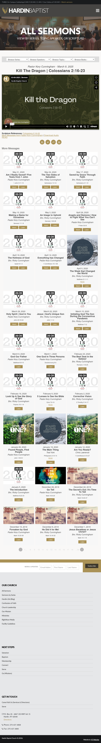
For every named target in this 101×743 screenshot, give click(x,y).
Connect (5, 665)
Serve (4, 669)
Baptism (5, 657)
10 (39, 549)
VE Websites (95, 740)
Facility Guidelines (8, 624)
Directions (7, 719)
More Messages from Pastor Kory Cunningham (22, 135)
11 (43, 549)
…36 (77, 549)
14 (55, 549)
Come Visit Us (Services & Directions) (16, 702)
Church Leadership (9, 607)
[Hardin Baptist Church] (25, 7)
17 (68, 549)
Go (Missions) (7, 673)
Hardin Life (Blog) (8, 599)
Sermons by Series (9, 595)
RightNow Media (8, 620)
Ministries (5, 616)
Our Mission (6, 611)
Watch (14, 187)
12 (47, 549)
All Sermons (6, 591)
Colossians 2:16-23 (31, 133)
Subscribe (92, 566)
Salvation (5, 653)
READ (5, 137)
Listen (23, 187)
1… (25, 549)
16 (64, 549)
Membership (6, 661)
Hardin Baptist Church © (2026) (12, 738)
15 (60, 549)
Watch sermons (66, 2)
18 (72, 549)
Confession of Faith (9, 603)
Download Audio (51, 135)
